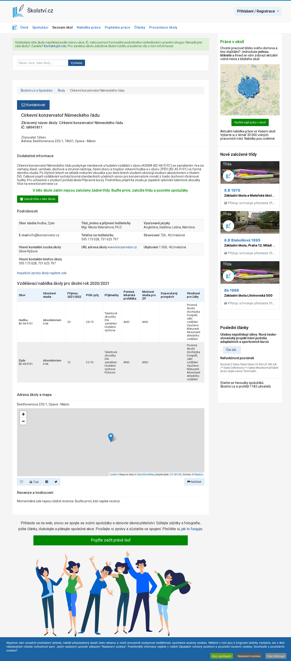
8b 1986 (231, 290)
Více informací (276, 656)
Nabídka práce (89, 27)
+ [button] (23, 414)
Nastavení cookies (249, 656)
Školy (61, 90)
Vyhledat (76, 63)
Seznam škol (62, 27)
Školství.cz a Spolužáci (36, 90)
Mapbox (198, 474)
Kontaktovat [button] (35, 105)
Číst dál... (232, 349)
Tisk (35, 482)
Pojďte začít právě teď (110, 540)
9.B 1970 (232, 190)
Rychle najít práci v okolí (250, 122)
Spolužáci (40, 27)
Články (139, 27)
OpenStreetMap (145, 474)
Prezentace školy (163, 27)
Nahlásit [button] (195, 481)
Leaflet (113, 474)
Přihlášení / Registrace (256, 11)
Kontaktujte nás (55, 46)
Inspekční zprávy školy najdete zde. (42, 273)
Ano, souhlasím (221, 656)
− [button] (23, 421)
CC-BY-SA (175, 474)
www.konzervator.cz (122, 247)
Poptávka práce (117, 27)
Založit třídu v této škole (39, 199)
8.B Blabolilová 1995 (242, 240)
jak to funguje (191, 529)
